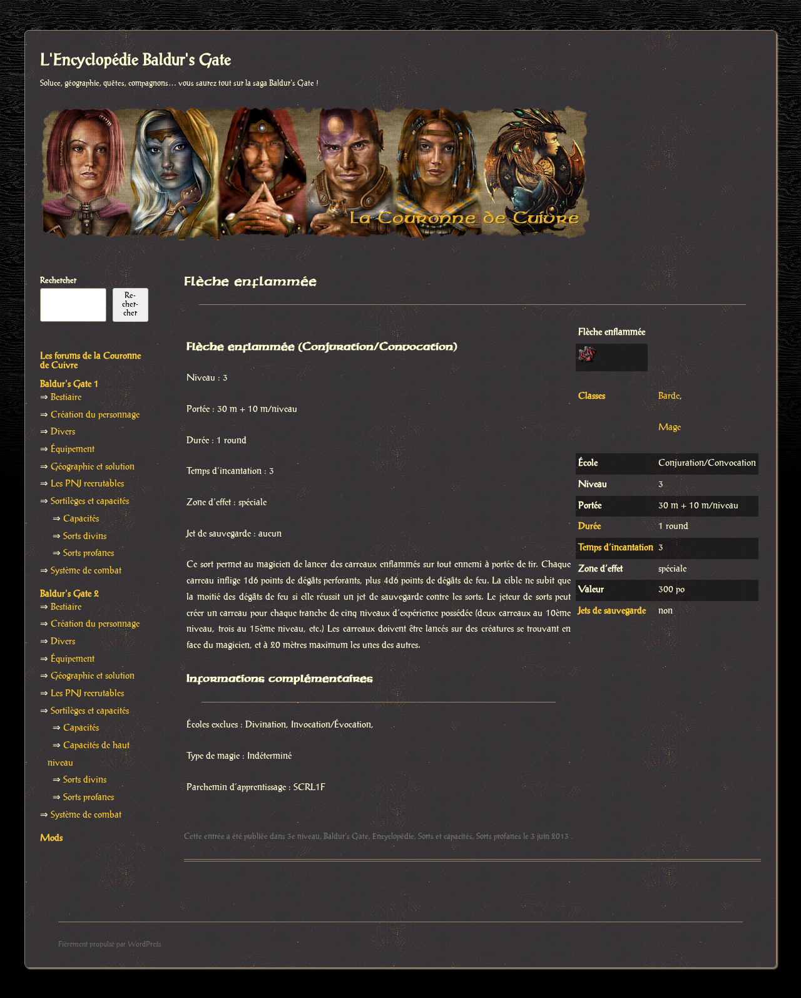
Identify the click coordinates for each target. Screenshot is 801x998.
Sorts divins (84, 536)
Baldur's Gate (346, 836)
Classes (591, 396)
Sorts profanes (498, 836)
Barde (669, 396)
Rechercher (58, 280)
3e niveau (303, 836)
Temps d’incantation (615, 547)
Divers (63, 432)
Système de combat (86, 571)
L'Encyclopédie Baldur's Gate (135, 60)
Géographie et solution (93, 467)
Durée (589, 526)
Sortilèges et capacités (90, 501)
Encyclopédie (393, 836)
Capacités (81, 519)
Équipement (72, 449)
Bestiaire (66, 397)
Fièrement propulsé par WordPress (109, 944)
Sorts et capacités (445, 836)
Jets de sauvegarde (612, 611)
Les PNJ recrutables (87, 484)
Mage (669, 427)
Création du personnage (95, 415)
